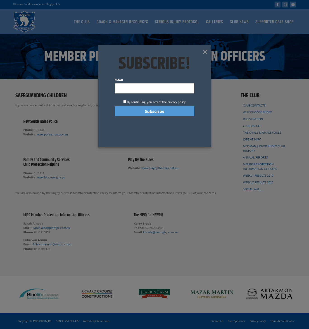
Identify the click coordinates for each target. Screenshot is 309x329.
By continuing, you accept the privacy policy (156, 102)
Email (119, 80)
